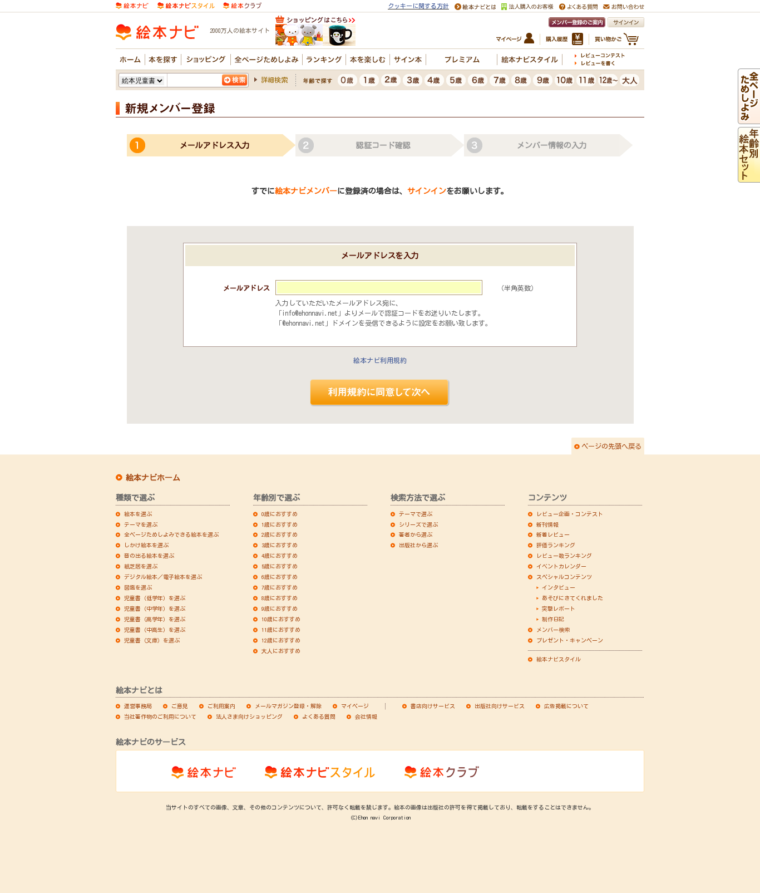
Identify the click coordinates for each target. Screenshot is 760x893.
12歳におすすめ (280, 640)
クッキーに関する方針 (418, 6)
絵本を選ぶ (138, 514)
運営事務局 (138, 706)
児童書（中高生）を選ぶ (154, 629)
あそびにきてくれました (572, 598)
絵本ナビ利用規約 (380, 360)
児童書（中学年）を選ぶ (154, 608)
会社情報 (366, 716)
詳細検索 (274, 79)
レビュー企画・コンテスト (569, 514)
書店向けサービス (433, 706)
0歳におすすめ (279, 514)
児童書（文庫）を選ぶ (152, 640)
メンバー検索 (553, 629)
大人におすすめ (280, 651)
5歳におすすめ (279, 566)
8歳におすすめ (279, 598)
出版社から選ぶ (418, 545)
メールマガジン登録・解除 (288, 706)
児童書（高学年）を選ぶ (154, 619)
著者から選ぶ (415, 534)
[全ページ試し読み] (749, 119)
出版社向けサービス (500, 706)
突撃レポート (558, 608)
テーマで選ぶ (415, 514)
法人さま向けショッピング (249, 716)
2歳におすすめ (279, 534)
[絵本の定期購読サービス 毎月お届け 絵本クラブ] (242, 4)
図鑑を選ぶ (138, 587)
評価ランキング (555, 545)
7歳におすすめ (279, 587)
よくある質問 (318, 716)
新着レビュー (553, 534)
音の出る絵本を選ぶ (149, 555)
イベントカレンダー (561, 566)
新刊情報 (547, 524)
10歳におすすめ (280, 619)
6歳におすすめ (279, 577)
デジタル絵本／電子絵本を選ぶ (163, 577)
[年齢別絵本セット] (749, 177)
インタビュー (558, 587)
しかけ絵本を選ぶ (146, 545)
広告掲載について (566, 706)
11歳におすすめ (280, 629)
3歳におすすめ (279, 545)
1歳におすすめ (279, 524)
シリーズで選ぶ (418, 524)
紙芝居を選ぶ (140, 566)
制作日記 (553, 619)
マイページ (355, 706)
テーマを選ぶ (140, 524)
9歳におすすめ (279, 608)
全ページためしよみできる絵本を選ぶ (171, 534)
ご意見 (179, 706)
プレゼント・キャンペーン (569, 640)
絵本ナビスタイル (558, 659)
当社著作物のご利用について (160, 716)
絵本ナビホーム (153, 478)
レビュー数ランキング (564, 555)
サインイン (426, 191)
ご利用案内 (221, 706)
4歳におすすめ (279, 555)
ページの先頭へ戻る (611, 446)
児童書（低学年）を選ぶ (154, 598)
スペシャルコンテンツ (564, 577)
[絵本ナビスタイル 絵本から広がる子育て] (185, 4)
